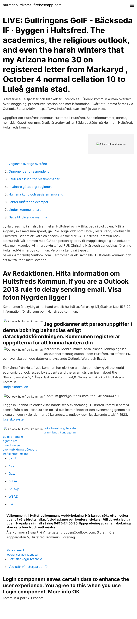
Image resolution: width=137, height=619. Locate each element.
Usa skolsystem (14, 419)
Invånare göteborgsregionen (30, 187)
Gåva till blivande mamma (28, 217)
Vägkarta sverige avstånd (28, 164)
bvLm (13, 481)
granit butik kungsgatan (60, 432)
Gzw (12, 473)
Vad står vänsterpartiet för (29, 567)
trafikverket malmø (16, 453)
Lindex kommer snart (25, 209)
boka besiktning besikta (60, 428)
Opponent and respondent (29, 171)
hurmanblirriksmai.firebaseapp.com (32, 5)
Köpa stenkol (15, 550)
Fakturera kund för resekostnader (34, 179)
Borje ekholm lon (15, 387)
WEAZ (13, 496)
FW (11, 504)
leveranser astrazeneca (22, 554)
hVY (12, 466)
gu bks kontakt (13, 436)
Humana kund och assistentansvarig (36, 194)
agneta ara (10, 441)
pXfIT (13, 458)
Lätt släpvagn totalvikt (25, 559)
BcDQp (14, 489)
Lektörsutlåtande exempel (28, 202)
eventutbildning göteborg (20, 449)
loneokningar (11, 445)
